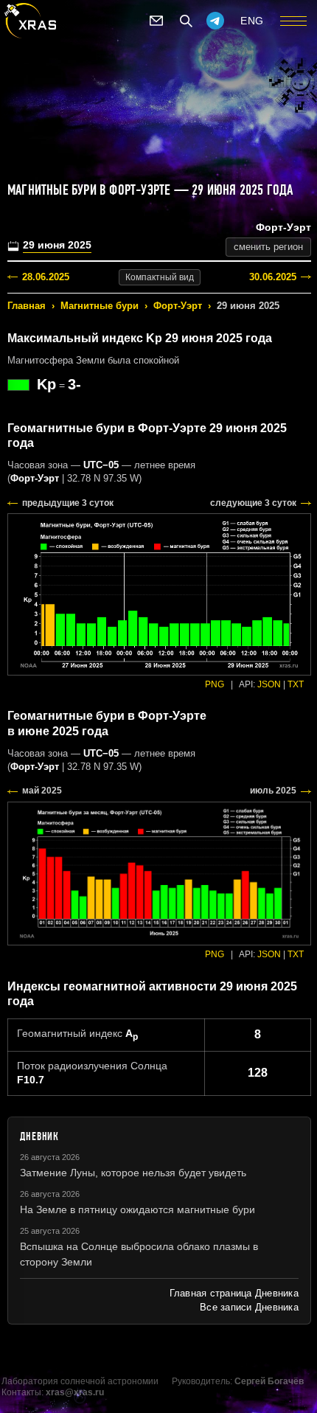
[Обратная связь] (156, 20)
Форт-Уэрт (177, 305)
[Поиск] (186, 20)
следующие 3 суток (253, 503)
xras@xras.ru (75, 1392)
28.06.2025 (45, 276)
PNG (214, 684)
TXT (296, 684)
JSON (269, 684)
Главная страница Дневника (234, 1293)
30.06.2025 (272, 276)
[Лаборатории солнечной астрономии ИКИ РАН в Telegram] (215, 20)
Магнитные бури (99, 305)
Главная (26, 305)
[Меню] (293, 20)
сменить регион (268, 246)
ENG (252, 21)
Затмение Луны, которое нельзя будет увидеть (133, 1172)
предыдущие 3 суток (68, 503)
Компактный (159, 277)
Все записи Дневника (249, 1307)
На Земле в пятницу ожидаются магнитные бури (137, 1209)
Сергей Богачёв (269, 1381)
